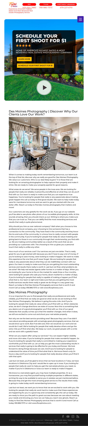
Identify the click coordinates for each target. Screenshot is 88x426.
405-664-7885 (29, 6)
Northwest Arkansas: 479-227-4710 (51, 423)
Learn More (24, 59)
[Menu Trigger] (80, 19)
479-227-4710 (66, 6)
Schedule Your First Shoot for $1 (35, 65)
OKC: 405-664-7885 (63, 420)
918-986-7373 (45, 6)
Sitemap (48, 420)
